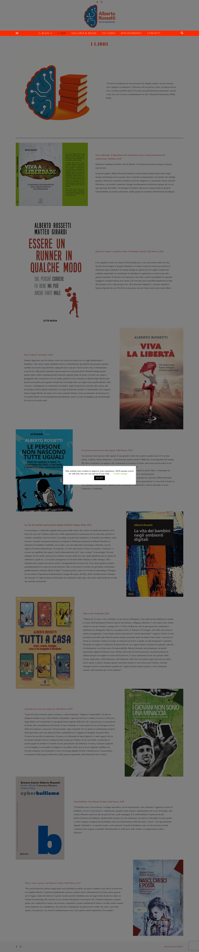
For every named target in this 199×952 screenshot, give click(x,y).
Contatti (154, 33)
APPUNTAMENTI (131, 33)
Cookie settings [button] (120, 473)
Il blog (43, 33)
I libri (61, 33)
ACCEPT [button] (99, 478)
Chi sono (109, 33)
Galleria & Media (84, 33)
